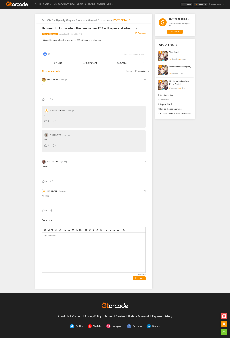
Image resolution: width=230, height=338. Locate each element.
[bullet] (69, 229)
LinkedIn (156, 326)
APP (108, 4)
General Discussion (99, 20)
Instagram (117, 326)
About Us (63, 316)
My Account (61, 4)
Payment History (162, 316)
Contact (77, 316)
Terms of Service (115, 316)
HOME (49, 20)
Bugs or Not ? (166, 104)
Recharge (76, 4)
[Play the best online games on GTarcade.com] (17, 3)
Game (46, 4)
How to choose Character (170, 109)
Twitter (79, 326)
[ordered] (65, 229)
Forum (101, 4)
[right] (114, 229)
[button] (97, 229)
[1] (77, 229)
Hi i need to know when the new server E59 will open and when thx (188, 113)
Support (89, 4)
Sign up (202, 4)
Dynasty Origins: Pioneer (70, 20)
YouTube (97, 326)
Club (38, 4)
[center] (110, 229)
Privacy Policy (93, 316)
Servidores (164, 100)
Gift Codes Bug (166, 95)
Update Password (138, 316)
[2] (80, 229)
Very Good (173, 52)
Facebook (137, 326)
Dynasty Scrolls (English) (180, 66)
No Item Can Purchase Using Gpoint (179, 82)
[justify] (118, 229)
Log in (188, 4)
